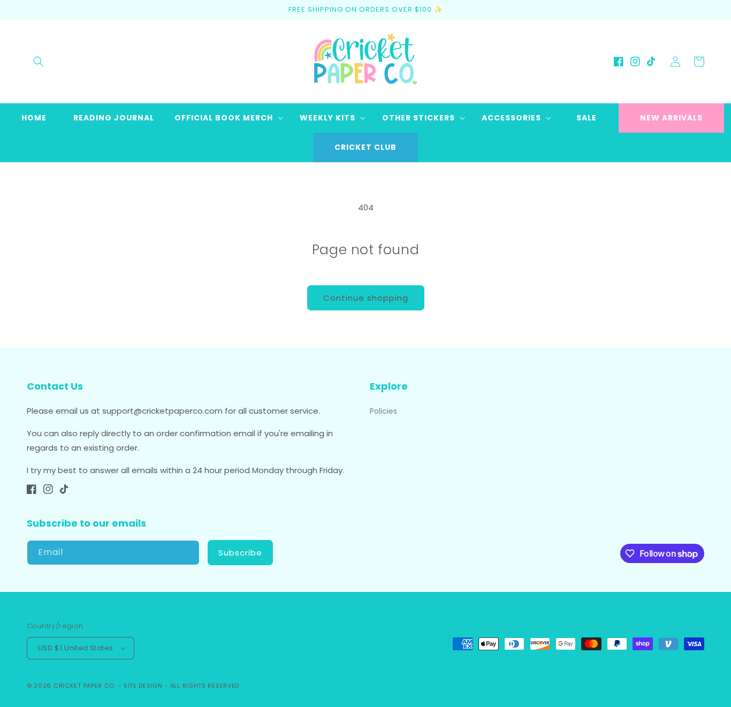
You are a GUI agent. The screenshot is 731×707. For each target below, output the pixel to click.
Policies (383, 411)
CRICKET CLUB (365, 147)
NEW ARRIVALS (671, 117)
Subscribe (240, 552)
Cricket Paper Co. (85, 685)
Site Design (143, 685)
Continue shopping (365, 297)
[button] (38, 61)
